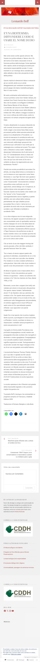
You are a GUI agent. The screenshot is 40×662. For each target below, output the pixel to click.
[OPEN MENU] (2, 2)
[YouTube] (13, 611)
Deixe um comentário (13, 49)
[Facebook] (5, 611)
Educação (13, 28)
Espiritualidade (24, 28)
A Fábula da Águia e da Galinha (13, 547)
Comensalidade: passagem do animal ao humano (19, 567)
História (34, 28)
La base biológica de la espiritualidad (15, 558)
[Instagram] (10, 611)
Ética (6, 28)
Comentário (29, 488)
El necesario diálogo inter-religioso (14, 563)
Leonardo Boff (20, 21)
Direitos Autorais (19, 511)
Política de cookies (16, 654)
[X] (7, 611)
